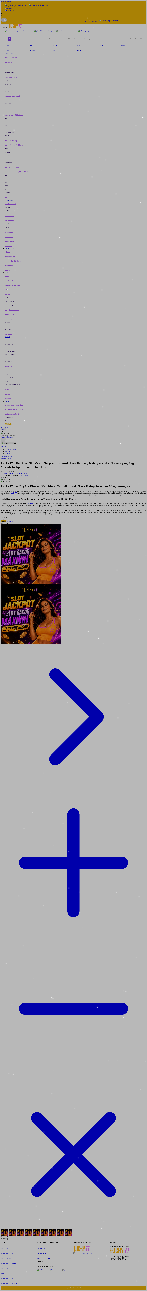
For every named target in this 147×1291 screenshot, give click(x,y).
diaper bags (9, 241)
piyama (7, 88)
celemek (8, 290)
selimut (7, 252)
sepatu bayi (8, 100)
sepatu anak (8, 103)
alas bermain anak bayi (14, 409)
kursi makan (10, 334)
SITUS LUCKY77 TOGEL (10, 1283)
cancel (3, 439)
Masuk (4, 429)
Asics (8, 50)
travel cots (9, 237)
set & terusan (8, 84)
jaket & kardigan (9, 132)
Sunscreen (7, 348)
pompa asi (7, 322)
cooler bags (8, 329)
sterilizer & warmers (13, 281)
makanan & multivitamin (14, 314)
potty (7, 390)
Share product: (5, 523)
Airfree (55, 45)
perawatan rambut (10, 354)
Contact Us (115, 21)
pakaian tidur (8, 81)
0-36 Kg (7, 227)
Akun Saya (4, 427)
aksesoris (7, 135)
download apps (22, 5)
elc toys (7, 421)
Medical (7, 381)
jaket (6, 159)
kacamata (7, 69)
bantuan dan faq (42, 1253)
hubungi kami (41, 1248)
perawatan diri (9, 361)
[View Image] (4, 1232)
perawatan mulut (9, 358)
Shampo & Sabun (10, 351)
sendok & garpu (9, 305)
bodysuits (7, 91)
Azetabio (78, 50)
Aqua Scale (125, 45)
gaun (6, 125)
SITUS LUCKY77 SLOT (9, 1263)
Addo (8, 45)
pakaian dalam (9, 162)
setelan (7, 129)
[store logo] (17, 27)
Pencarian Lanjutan (7, 437)
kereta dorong (10, 204)
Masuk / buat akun (10, 449)
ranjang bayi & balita (13, 261)
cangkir (7, 298)
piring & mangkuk (10, 301)
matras (7, 270)
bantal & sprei (10, 257)
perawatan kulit (9, 344)
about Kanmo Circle (26, 31)
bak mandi (9, 394)
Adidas (32, 45)
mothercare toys (9, 417)
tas (5, 65)
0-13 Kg (7, 224)
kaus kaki (7, 110)
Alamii (78, 45)
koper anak (9, 216)
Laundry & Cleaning (10, 378)
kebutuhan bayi (11, 77)
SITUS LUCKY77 (7, 1253)
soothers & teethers (12, 285)
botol (7, 276)
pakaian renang (11, 141)
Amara (100, 45)
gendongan (9, 232)
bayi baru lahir (9, 207)
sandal (6, 106)
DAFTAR (94, 21)
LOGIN (83, 21)
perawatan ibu (10, 366)
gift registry (45, 5)
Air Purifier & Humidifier (12, 384)
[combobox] (10, 435)
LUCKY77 (4, 1248)
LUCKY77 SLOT (7, 1258)
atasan (6, 118)
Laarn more (24, 475)
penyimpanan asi (9, 326)
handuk (8, 399)
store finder (72, 31)
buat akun (8, 451)
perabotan (9, 266)
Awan (54, 50)
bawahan (7, 122)
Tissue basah (8, 374)
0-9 (141, 39)
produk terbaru (11, 57)
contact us (93, 31)
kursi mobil (9, 220)
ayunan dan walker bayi (14, 405)
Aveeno (32, 50)
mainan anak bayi (12, 414)
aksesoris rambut (9, 72)
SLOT (3, 1273)
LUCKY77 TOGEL (43, 1258)
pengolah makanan (12, 310)
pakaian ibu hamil (12, 167)
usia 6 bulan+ (8, 211)
